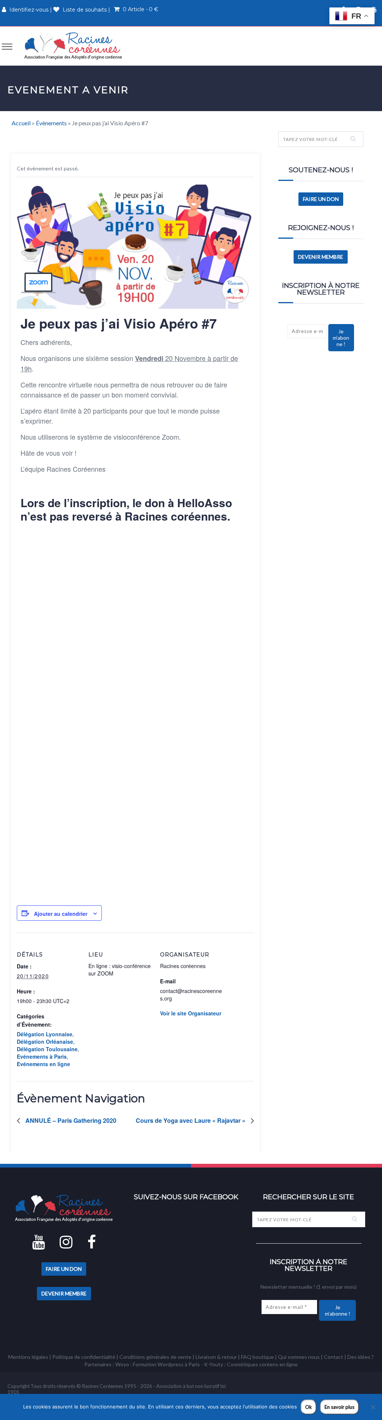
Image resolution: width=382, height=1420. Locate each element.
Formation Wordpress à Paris (166, 1364)
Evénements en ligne (43, 1064)
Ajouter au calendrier (60, 913)
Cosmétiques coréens (252, 1364)
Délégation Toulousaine (47, 1049)
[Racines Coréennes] (73, 46)
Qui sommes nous (299, 1357)
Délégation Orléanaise (45, 1041)
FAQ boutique (257, 1357)
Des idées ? (360, 1357)
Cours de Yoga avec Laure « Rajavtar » (191, 1120)
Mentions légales (28, 1357)
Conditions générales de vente (155, 1357)
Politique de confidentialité (83, 1357)
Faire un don (321, 199)
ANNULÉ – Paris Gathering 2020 (70, 1120)
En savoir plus (339, 1407)
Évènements (51, 122)
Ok (308, 1407)
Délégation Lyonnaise (44, 1034)
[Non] (372, 1407)
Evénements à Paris (42, 1056)
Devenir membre (320, 257)
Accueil (21, 122)
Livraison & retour (216, 1357)
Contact (333, 1357)
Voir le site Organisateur (190, 1013)
